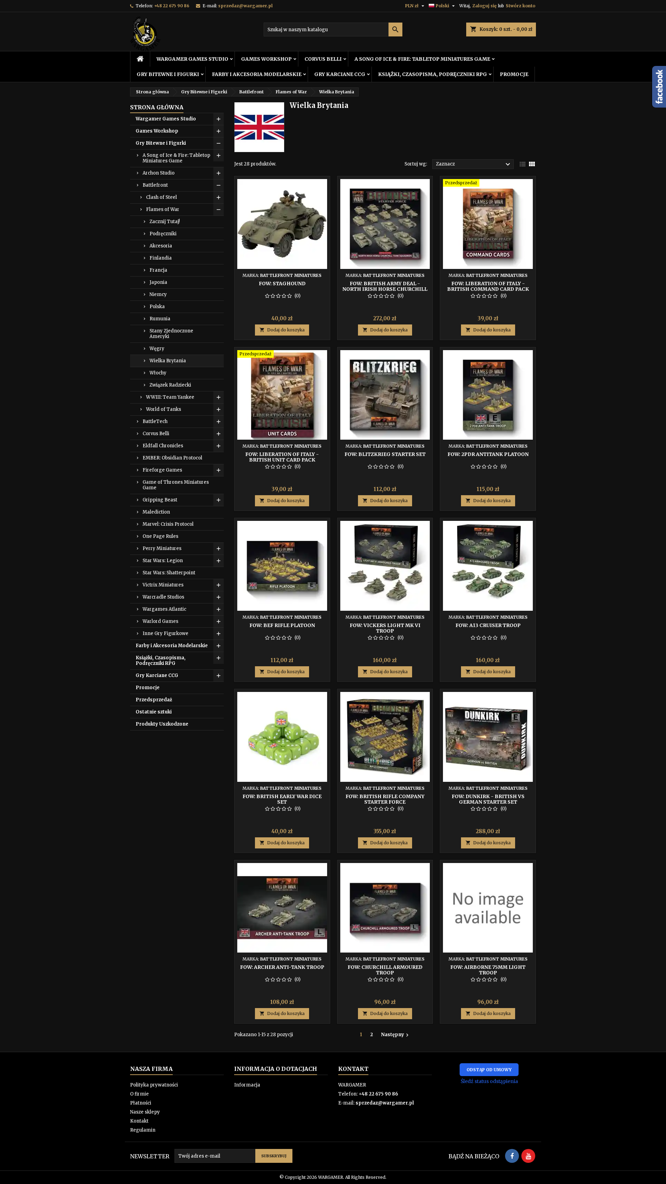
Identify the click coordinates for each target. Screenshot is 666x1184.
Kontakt (139, 1121)
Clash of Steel (161, 197)
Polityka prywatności (154, 1085)
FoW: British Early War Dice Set (282, 799)
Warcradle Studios (163, 597)
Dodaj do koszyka (282, 329)
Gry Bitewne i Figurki (168, 74)
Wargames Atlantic (164, 609)
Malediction (156, 512)
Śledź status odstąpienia (489, 1081)
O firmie (139, 1094)
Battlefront (155, 185)
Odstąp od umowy (489, 1069)
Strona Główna (156, 107)
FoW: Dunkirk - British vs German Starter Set (488, 799)
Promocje (514, 74)
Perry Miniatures (162, 548)
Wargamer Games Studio (192, 59)
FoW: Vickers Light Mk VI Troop (385, 628)
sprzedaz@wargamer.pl (245, 5)
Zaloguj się (484, 5)
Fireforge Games (162, 470)
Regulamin (142, 1130)
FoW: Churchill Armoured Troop (385, 970)
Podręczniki (163, 234)
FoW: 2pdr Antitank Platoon (488, 454)
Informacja (247, 1085)
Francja (158, 270)
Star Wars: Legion (163, 561)
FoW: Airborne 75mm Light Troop (488, 970)
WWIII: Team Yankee (170, 397)
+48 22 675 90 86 (171, 5)
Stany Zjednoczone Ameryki (171, 333)
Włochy (158, 373)
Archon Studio (158, 173)
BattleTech (155, 421)
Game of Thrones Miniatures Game (176, 485)
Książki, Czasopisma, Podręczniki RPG (432, 74)
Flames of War (162, 209)
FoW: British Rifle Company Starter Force (385, 799)
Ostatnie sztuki (154, 712)
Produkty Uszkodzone (162, 724)
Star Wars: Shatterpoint (169, 573)
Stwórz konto (520, 5)
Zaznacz (474, 164)
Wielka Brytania (168, 361)
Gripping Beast (160, 500)
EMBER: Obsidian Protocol (172, 458)
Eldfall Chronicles (163, 446)
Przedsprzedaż (154, 700)
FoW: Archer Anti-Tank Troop (282, 967)
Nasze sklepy (145, 1112)
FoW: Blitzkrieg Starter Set (385, 454)
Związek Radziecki (170, 385)
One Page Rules (160, 536)
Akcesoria (161, 246)
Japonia (158, 282)
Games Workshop (266, 59)
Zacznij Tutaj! (165, 222)
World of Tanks (163, 409)
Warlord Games (160, 621)
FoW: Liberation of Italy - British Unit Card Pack (282, 457)
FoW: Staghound (282, 283)
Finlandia (161, 258)
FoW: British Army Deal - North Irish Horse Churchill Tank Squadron (384, 289)
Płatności (140, 1103)
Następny (395, 1035)
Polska (157, 307)
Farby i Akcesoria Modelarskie (256, 74)
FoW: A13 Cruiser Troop (488, 625)
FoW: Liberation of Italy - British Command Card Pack (488, 286)
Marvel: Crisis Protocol (168, 524)
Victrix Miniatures (163, 585)
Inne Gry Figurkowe (165, 633)
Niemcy (158, 294)
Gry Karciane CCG (339, 74)
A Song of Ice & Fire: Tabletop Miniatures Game (422, 59)
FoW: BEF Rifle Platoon (282, 625)
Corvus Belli (323, 59)
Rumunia (160, 319)
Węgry (157, 349)
